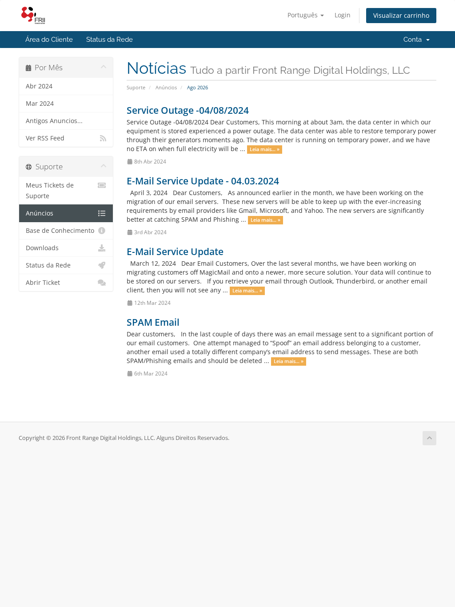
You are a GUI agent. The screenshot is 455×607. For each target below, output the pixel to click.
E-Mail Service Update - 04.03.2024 (203, 181)
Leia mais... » (264, 149)
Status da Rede (109, 40)
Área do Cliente (49, 40)
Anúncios (166, 87)
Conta (414, 40)
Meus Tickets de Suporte (50, 190)
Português (303, 15)
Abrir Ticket (43, 283)
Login (343, 15)
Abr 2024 (39, 86)
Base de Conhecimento (60, 231)
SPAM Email (153, 322)
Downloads (42, 248)
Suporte (136, 87)
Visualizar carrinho (401, 15)
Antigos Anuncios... (54, 121)
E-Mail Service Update (175, 251)
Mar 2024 (40, 104)
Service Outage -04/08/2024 (188, 110)
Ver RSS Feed (45, 138)
